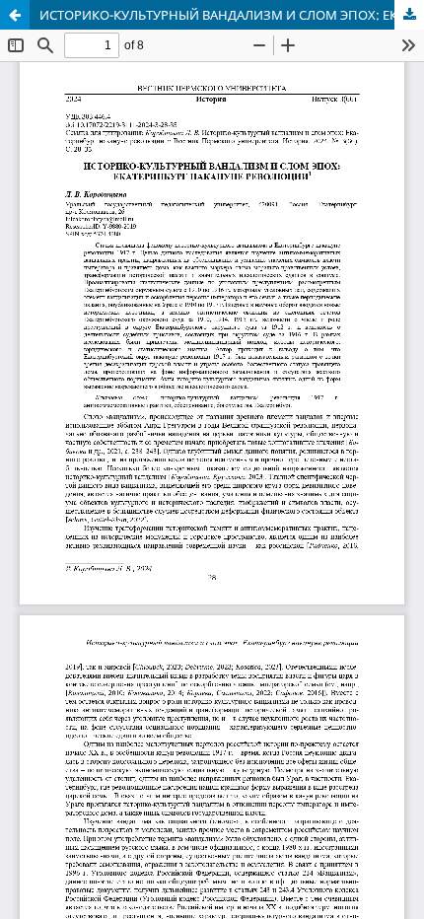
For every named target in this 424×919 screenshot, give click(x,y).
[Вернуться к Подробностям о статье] (15, 15)
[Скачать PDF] (409, 15)
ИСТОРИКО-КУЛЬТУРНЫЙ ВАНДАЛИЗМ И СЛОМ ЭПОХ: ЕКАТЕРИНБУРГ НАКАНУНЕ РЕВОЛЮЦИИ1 (231, 15)
